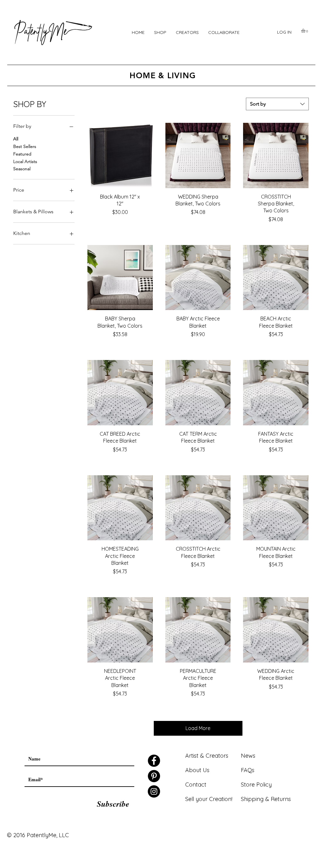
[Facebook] (154, 761)
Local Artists (25, 161)
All (15, 139)
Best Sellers (24, 146)
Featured (22, 154)
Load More (198, 728)
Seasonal (22, 169)
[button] (160, 32)
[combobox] (277, 104)
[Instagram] (154, 791)
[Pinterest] (154, 776)
